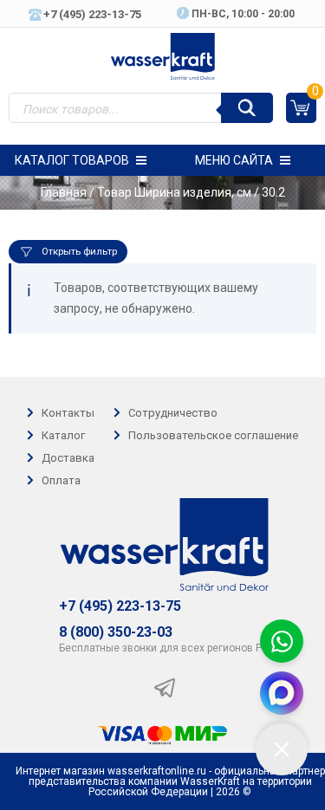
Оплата (61, 481)
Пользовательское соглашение (213, 435)
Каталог (63, 435)
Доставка (68, 457)
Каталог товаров (72, 160)
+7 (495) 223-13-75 (120, 606)
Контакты (68, 412)
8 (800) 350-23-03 (115, 632)
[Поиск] (247, 108)
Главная (64, 192)
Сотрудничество (173, 412)
